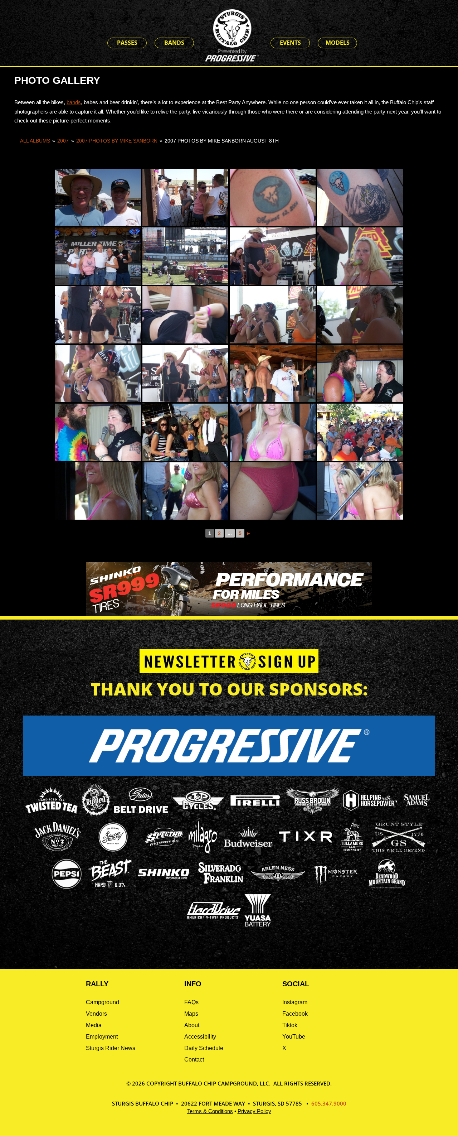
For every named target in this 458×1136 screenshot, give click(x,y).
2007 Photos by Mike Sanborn (116, 141)
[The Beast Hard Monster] (109, 888)
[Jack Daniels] (57, 851)
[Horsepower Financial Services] (370, 809)
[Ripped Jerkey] (96, 815)
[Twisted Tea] (52, 815)
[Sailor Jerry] (113, 850)
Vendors (96, 1014)
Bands (174, 43)
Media (94, 1025)
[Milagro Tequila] (203, 851)
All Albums (35, 141)
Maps (191, 1014)
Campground (102, 1002)
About (191, 1025)
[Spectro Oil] (164, 851)
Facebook (295, 1014)
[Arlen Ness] (278, 887)
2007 (63, 141)
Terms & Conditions (210, 1111)
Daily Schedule (203, 1048)
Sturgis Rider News (110, 1048)
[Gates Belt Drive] (141, 811)
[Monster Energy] (335, 885)
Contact (194, 1059)
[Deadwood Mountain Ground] (386, 888)
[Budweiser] (248, 849)
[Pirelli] (255, 807)
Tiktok (289, 1025)
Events (290, 43)
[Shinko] (163, 879)
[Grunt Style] (398, 850)
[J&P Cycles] (198, 813)
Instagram (294, 1002)
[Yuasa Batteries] (258, 924)
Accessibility (200, 1037)
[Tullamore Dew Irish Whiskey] (352, 851)
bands (74, 102)
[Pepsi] (66, 888)
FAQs (191, 1002)
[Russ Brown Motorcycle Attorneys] (312, 812)
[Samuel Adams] (416, 815)
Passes (127, 43)
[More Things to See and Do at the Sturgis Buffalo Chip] (368, 43)
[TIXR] (305, 851)
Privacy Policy (254, 1111)
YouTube (293, 1037)
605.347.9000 (328, 1103)
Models (338, 43)
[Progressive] (229, 774)
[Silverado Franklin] (220, 885)
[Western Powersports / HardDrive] (214, 917)
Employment (102, 1037)
